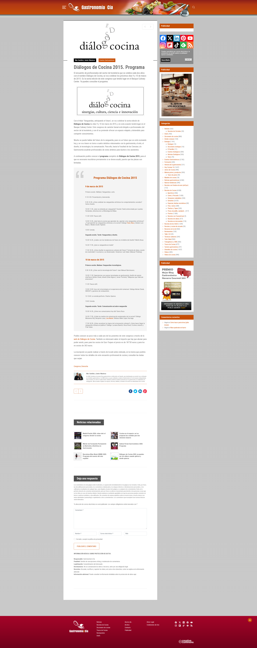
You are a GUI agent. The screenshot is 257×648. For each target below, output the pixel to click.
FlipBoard (170, 45)
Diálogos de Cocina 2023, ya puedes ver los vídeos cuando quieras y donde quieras (131, 456)
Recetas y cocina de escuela (173, 226)
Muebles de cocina (170, 177)
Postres (170, 213)
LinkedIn (176, 38)
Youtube (190, 38)
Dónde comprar (169, 139)
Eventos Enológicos (174, 152)
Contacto (128, 628)
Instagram (163, 45)
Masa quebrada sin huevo (178, 328)
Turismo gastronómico (171, 247)
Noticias (99, 622)
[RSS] (192, 625)
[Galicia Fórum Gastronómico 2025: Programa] (114, 446)
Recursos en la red (170, 229)
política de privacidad (95, 539)
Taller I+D (167, 234)
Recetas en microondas (175, 221)
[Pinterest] (188, 622)
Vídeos (166, 252)
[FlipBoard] (180, 625)
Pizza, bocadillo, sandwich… (176, 211)
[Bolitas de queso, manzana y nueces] (150, 26)
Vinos (169, 157)
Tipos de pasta (172, 175)
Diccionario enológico (174, 147)
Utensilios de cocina (170, 250)
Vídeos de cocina (169, 255)
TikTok (176, 45)
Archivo (127, 625)
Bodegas (170, 144)
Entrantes (171, 201)
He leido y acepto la (89, 539)
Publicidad (128, 630)
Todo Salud (167, 239)
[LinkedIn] (184, 622)
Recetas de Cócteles (174, 131)
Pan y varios (171, 206)
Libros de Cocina (169, 170)
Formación (167, 162)
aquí (135, 574)
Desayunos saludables (174, 198)
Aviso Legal (150, 622)
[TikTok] (184, 625)
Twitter (170, 38)
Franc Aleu (130, 223)
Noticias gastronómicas (171, 180)
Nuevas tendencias (170, 183)
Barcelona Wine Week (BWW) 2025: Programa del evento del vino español (95, 456)
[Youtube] (192, 622)
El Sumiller (171, 149)
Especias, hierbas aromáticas (177, 203)
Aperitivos (171, 193)
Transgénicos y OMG (170, 242)
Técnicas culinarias (170, 237)
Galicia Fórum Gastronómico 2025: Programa (131, 445)
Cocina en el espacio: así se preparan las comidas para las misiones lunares (129, 436)
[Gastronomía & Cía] (91, 7)
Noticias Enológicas (174, 154)
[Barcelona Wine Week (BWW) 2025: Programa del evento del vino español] (78, 456)
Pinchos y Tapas (173, 208)
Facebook (163, 38)
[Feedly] (188, 625)
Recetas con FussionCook (176, 216)
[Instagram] (176, 625)
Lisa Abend (109, 318)
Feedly (183, 45)
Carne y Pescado (173, 195)
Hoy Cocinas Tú (169, 167)
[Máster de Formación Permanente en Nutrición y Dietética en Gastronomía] (78, 446)
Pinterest (183, 38)
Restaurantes (168, 231)
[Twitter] (180, 622)
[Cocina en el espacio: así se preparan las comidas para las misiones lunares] (114, 436)
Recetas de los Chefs (171, 224)
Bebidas (166, 129)
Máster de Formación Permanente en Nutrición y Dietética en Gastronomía (94, 446)
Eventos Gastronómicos (106, 60)
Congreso (77, 366)
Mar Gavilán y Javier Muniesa (85, 60)
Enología (167, 142)
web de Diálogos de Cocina (84, 339)
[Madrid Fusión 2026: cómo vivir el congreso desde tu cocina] (78, 436)
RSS (190, 45)
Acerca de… (128, 622)
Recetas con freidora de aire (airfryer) (176, 185)
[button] (64, 7)
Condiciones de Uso (153, 625)
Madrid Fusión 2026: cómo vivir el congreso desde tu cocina (94, 435)
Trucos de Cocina (169, 244)
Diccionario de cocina (171, 136)
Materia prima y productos (172, 172)
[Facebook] (176, 622)
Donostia (85, 366)
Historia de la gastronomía (172, 165)
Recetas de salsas (173, 219)
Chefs (166, 134)
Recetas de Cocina (170, 190)
